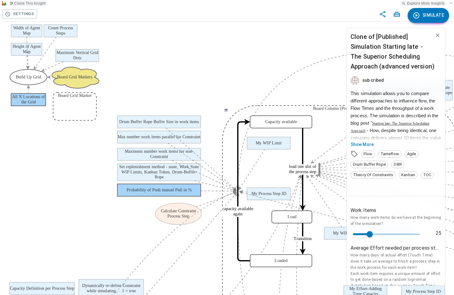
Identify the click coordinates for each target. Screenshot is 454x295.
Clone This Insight (29, 3)
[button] (368, 154)
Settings (23, 13)
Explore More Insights (425, 3)
